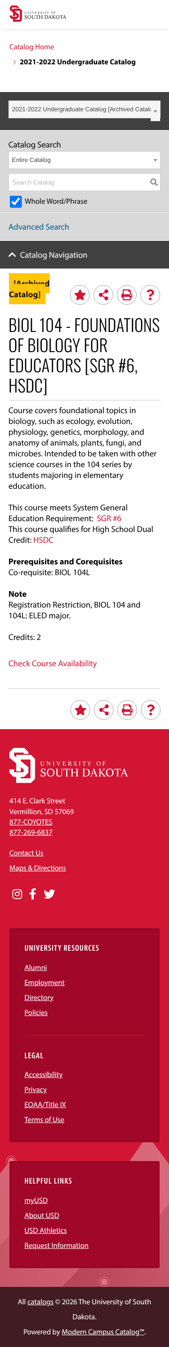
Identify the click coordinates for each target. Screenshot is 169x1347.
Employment (44, 982)
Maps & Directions (37, 868)
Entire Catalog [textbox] (31, 159)
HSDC (43, 539)
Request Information (56, 1245)
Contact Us (26, 853)
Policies (36, 1012)
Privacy (35, 1089)
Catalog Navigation (54, 254)
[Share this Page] (103, 294)
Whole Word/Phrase (56, 201)
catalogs (40, 1302)
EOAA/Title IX (45, 1104)
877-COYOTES (31, 822)
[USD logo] (38, 14)
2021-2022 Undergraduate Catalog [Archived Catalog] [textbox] (85, 109)
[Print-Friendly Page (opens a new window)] (126, 295)
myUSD (36, 1200)
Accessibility (43, 1074)
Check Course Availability (52, 663)
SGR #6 (109, 518)
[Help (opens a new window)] (150, 295)
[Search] (154, 182)
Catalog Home (31, 47)
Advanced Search (38, 226)
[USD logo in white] (68, 780)
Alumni (35, 967)
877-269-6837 (31, 832)
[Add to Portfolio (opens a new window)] (79, 295)
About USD (41, 1215)
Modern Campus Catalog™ (103, 1332)
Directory (39, 997)
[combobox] (84, 109)
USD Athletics (45, 1230)
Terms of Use (44, 1119)
